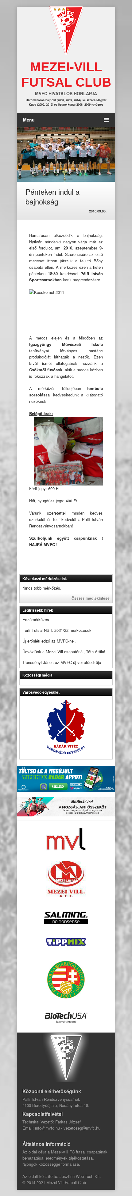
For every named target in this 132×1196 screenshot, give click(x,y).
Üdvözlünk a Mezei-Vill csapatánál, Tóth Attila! (63, 651)
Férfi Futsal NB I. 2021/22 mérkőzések (56, 630)
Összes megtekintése (91, 598)
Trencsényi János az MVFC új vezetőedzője (61, 662)
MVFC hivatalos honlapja (66, 93)
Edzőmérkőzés (35, 619)
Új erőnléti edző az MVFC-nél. (49, 641)
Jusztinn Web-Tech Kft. (80, 1176)
